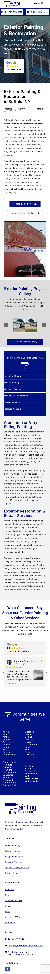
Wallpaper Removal (14, 856)
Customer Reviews (13, 900)
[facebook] (7, 969)
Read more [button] (11, 683)
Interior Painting (12, 845)
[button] (14, 66)
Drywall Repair (12, 873)
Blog (7, 895)
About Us (9, 889)
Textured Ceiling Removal (17, 867)
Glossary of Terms (13, 917)
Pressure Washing (13, 862)
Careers (8, 906)
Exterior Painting (13, 851)
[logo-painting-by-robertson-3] (12, 2)
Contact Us (10, 922)
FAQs (7, 911)
